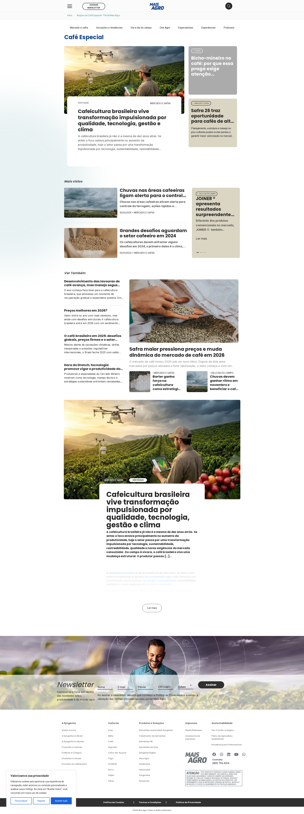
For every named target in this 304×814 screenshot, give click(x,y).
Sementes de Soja (148, 747)
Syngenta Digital (147, 752)
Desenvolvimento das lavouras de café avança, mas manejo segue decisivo (92, 283)
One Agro (165, 27)
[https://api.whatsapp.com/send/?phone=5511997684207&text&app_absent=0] (243, 754)
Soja (110, 730)
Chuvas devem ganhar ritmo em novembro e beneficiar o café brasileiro (224, 382)
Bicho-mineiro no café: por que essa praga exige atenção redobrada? (212, 66)
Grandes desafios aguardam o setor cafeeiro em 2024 (153, 233)
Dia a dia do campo (141, 27)
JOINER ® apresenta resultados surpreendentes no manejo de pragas (214, 206)
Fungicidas (144, 775)
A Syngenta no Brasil (72, 735)
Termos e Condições (150, 802)
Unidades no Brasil (71, 758)
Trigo (110, 758)
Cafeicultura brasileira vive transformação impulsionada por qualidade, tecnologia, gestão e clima (122, 120)
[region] (41, 789)
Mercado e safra (79, 27)
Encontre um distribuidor (74, 763)
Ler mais (201, 238)
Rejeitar (41, 801)
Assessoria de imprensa (192, 737)
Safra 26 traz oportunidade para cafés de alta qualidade (212, 116)
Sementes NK (146, 741)
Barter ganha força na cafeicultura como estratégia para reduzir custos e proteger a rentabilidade (166, 382)
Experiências (208, 27)
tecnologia (149, 580)
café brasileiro (139, 590)
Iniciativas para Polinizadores (227, 744)
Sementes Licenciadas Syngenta (156, 730)
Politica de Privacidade (188, 802)
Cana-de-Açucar (117, 752)
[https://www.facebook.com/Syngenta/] (214, 754)
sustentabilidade (166, 580)
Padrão (197, 51)
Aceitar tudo (61, 801)
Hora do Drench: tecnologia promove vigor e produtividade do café (92, 367)
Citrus (111, 780)
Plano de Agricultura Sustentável (222, 737)
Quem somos (69, 730)
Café (110, 741)
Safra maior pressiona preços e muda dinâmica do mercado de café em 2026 (177, 352)
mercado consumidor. (159, 584)
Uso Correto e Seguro (223, 730)
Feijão (111, 775)
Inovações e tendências (109, 27)
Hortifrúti (112, 763)
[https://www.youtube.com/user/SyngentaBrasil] (236, 754)
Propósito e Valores (72, 747)
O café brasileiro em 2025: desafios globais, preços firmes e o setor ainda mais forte (92, 338)
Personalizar (21, 801)
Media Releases (193, 730)
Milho (111, 735)
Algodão (112, 747)
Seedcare (144, 780)
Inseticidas (144, 763)
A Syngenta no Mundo (73, 741)
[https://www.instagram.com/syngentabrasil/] (221, 754)
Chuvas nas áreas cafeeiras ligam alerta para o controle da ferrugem (153, 193)
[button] (197, 252)
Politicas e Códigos (72, 752)
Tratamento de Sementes (152, 735)
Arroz (111, 769)
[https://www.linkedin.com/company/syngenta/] (228, 754)
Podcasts (229, 27)
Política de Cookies (113, 802)
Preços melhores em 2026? (85, 310)
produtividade (156, 576)
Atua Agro (144, 758)
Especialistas (185, 27)
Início (69, 15)
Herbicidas (144, 769)
